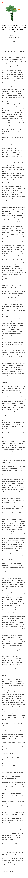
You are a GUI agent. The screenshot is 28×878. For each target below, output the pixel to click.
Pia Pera (16, 37)
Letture (14, 47)
